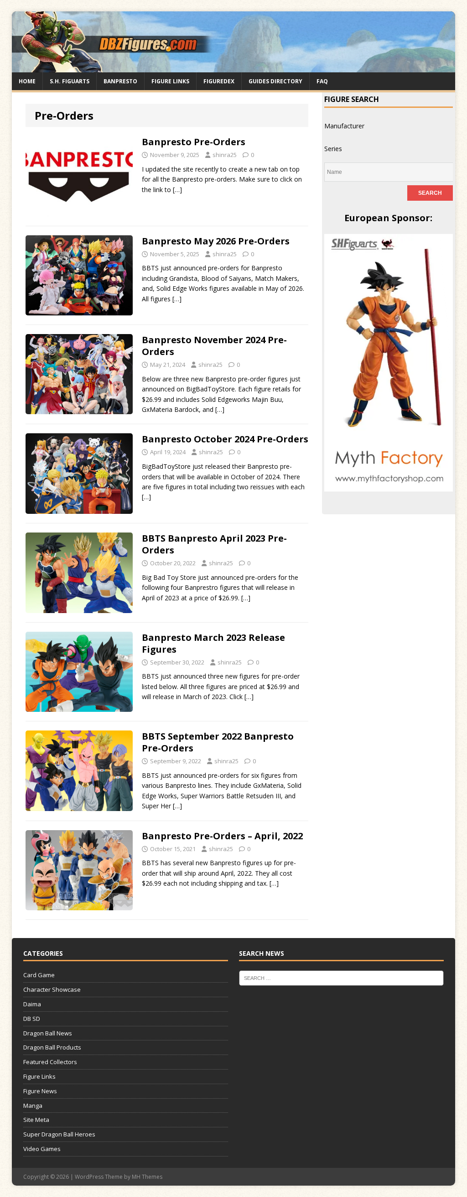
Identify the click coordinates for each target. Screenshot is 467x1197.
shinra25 (225, 155)
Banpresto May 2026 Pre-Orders (216, 241)
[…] (177, 189)
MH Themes (147, 1177)
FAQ (322, 81)
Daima (32, 1004)
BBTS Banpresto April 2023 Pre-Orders (214, 544)
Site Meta (36, 1120)
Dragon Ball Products (52, 1047)
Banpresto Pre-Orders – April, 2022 (222, 836)
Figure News (40, 1091)
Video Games (42, 1149)
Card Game (39, 975)
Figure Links (170, 81)
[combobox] (344, 126)
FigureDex (218, 81)
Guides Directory (275, 81)
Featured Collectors (50, 1062)
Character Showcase (52, 989)
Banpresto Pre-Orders (193, 142)
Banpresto (120, 81)
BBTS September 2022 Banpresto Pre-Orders (218, 742)
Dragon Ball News (47, 1033)
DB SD (31, 1018)
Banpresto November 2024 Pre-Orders (214, 346)
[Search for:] (341, 978)
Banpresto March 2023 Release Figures (213, 643)
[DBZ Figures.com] (234, 66)
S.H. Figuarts (69, 81)
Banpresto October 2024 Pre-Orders (225, 439)
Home (27, 81)
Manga (32, 1105)
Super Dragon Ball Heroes (59, 1134)
